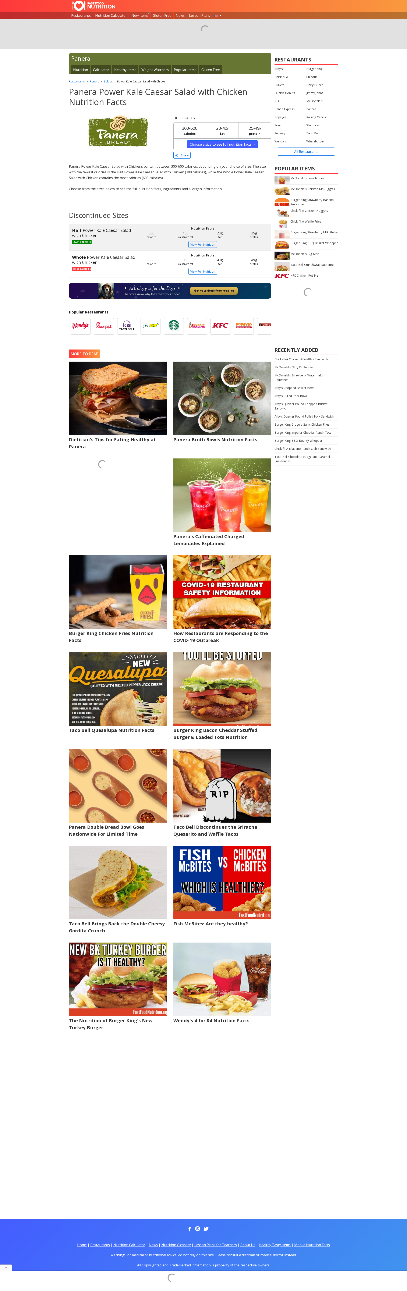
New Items (139, 15)
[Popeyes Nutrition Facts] (244, 326)
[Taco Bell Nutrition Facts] (127, 326)
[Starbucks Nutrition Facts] (174, 326)
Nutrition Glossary (176, 1244)
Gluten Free (162, 15)
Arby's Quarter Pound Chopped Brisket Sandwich (301, 406)
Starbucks (313, 125)
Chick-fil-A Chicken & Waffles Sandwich (301, 359)
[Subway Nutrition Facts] (150, 326)
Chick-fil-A (281, 77)
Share (183, 155)
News (180, 15)
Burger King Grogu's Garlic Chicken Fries (302, 424)
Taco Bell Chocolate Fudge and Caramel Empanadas (302, 459)
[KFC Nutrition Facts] (220, 326)
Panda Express (285, 109)
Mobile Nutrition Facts (312, 1244)
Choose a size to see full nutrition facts (221, 144)
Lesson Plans (199, 15)
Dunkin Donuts (285, 93)
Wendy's (280, 141)
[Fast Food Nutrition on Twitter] (205, 1229)
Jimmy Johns (314, 93)
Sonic (278, 125)
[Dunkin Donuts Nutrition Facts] (197, 326)
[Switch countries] (217, 15)
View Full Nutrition (202, 244)
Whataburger (315, 141)
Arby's (279, 69)
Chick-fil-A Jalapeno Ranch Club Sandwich (303, 449)
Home (82, 1244)
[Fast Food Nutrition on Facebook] (188, 1229)
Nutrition (80, 69)
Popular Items (185, 69)
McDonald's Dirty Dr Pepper (294, 367)
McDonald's (314, 101)
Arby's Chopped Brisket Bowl (294, 388)
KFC (277, 101)
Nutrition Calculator (111, 15)
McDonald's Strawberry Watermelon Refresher (299, 377)
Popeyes (280, 117)
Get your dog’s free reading (214, 290)
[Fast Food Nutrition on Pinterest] (197, 1229)
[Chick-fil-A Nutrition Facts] (104, 326)
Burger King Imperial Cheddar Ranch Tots (303, 432)
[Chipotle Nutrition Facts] (267, 326)
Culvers (279, 85)
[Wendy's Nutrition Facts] (81, 326)
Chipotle (312, 77)
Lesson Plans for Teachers (215, 1244)
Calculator (101, 69)
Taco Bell (312, 133)
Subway (280, 133)
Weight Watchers (155, 69)
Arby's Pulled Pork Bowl (291, 396)
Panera (311, 109)
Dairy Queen (314, 85)
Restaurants (81, 15)
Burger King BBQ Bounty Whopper (298, 441)
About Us (247, 1244)
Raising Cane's (316, 117)
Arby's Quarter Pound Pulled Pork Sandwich (304, 416)
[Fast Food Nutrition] (94, 6)
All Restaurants (306, 151)
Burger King (314, 69)
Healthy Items (125, 69)
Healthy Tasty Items (275, 1244)
